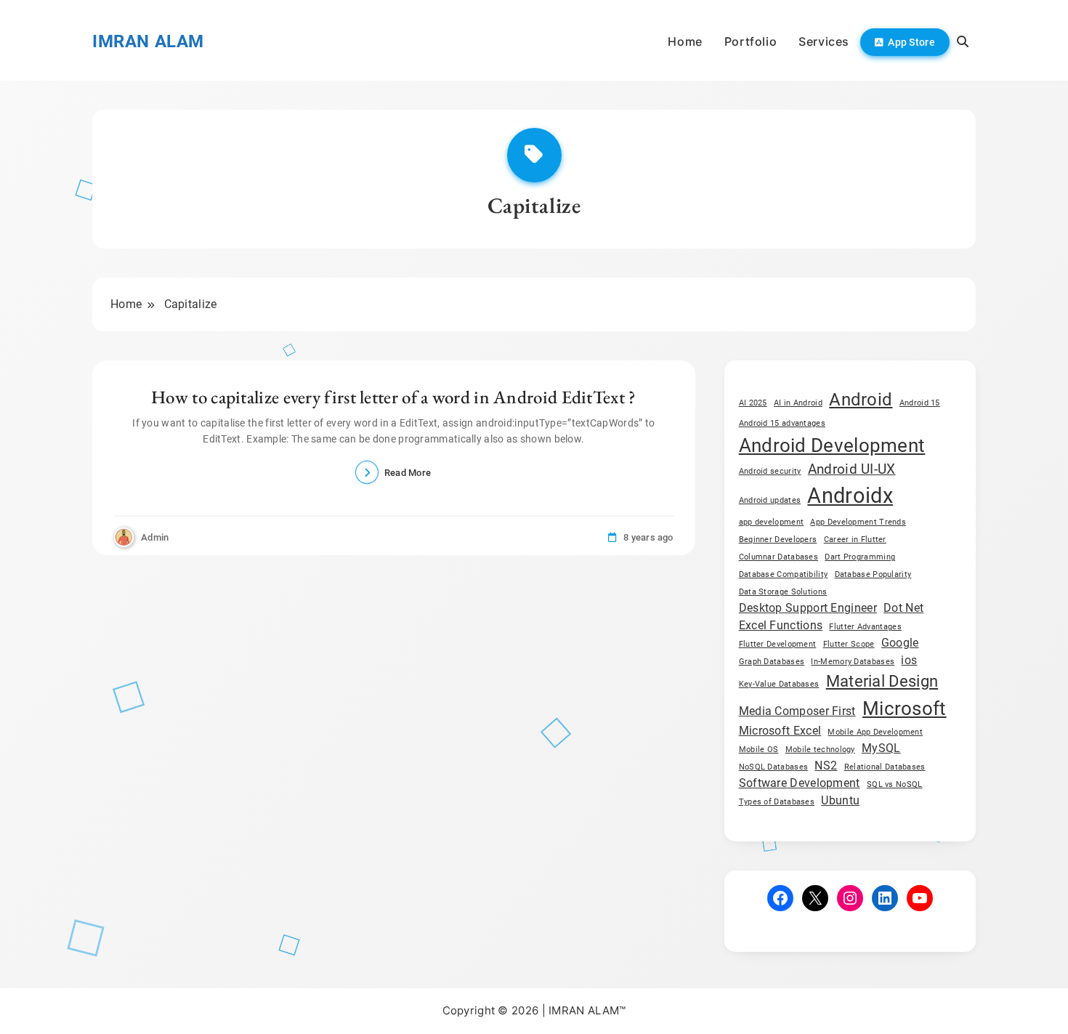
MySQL (881, 748)
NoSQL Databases (774, 767)
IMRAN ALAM (148, 41)
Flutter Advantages (865, 626)
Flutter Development (778, 644)
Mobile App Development (875, 732)
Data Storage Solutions (783, 592)
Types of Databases (776, 802)
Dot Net (903, 608)
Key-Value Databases (779, 684)
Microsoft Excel (780, 731)
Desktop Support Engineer (808, 608)
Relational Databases (885, 767)
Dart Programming (860, 557)
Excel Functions (781, 625)
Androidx (849, 495)
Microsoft (904, 708)
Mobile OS (759, 749)
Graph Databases (772, 661)
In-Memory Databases (852, 661)
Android (860, 399)
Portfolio (750, 41)
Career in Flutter (855, 539)
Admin (155, 537)
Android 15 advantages (782, 423)
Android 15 (919, 403)
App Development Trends (858, 522)
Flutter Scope (849, 644)
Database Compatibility (783, 574)
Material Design (882, 680)
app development (771, 522)
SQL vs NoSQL (895, 784)
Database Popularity (873, 574)
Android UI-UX (852, 469)
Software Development (799, 783)
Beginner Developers (778, 539)
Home (685, 41)
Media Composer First (797, 711)
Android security (770, 471)
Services (823, 41)
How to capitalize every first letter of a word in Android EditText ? (393, 396)
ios (909, 660)
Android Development (832, 445)
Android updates (770, 500)
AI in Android (798, 403)
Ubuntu (840, 800)
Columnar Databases (778, 557)
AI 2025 (753, 403)
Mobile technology (820, 749)
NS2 (825, 765)
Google (900, 643)
